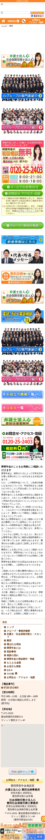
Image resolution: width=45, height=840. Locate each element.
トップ (4, 26)
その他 (10, 673)
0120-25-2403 (11, 687)
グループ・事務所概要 (18, 631)
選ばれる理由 (14, 644)
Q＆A (10, 670)
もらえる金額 (14, 662)
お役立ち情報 (14, 666)
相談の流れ (13, 655)
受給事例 (11, 651)
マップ (20, 771)
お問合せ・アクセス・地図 (21, 677)
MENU (12, 21)
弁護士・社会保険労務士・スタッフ (24, 635)
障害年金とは (14, 648)
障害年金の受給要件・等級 (21, 659)
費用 (9, 640)
